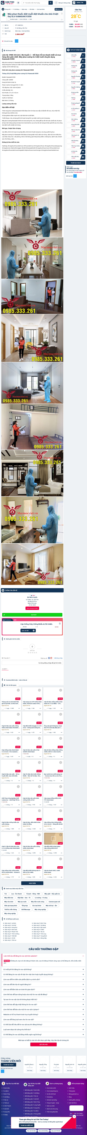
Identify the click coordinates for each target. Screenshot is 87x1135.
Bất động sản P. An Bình (32, 1111)
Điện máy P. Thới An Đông (12, 934)
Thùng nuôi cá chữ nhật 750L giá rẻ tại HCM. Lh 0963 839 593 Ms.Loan (10, 702)
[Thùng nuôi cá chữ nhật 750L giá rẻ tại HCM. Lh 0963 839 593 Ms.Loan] (11, 694)
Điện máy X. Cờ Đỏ (10, 938)
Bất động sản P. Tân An (31, 1096)
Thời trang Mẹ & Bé (52, 1112)
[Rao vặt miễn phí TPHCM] (75, 35)
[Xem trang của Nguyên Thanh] (24, 708)
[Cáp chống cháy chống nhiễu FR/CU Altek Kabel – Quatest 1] (11, 863)
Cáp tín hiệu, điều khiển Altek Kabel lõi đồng (31, 823)
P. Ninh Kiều (6, 1088)
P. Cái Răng (16, 9)
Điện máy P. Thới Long (40, 934)
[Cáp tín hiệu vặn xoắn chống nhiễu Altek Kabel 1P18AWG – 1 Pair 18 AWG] (11, 718)
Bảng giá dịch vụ (74, 1094)
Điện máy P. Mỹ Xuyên (40, 927)
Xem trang (29, 1070)
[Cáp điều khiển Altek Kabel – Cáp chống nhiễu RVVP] (53, 839)
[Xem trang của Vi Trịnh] (3, 781)
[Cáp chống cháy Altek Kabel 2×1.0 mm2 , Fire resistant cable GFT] (11, 742)
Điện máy (24, 9)
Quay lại (59, 9)
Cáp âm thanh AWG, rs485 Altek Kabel (52, 871)
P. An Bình (6, 1091)
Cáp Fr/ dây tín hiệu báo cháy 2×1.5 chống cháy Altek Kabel (11, 847)
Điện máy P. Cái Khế (10, 925)
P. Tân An (5, 1100)
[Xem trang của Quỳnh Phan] (24, 756)
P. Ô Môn (5, 1115)
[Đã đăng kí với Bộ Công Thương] (76, 1110)
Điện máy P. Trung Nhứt (40, 936)
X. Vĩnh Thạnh (7, 1106)
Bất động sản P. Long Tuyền (33, 1105)
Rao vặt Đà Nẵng (43, 1131)
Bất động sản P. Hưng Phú (32, 1108)
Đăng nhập (59, 658)
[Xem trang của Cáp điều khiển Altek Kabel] (45, 756)
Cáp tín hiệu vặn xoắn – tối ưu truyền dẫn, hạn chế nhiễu (10, 775)
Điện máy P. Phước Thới (11, 931)
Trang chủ (7, 9)
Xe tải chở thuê (51, 1094)
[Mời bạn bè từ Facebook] (75, 176)
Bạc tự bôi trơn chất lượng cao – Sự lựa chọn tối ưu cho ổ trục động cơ (53, 775)
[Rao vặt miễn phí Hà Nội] (75, 40)
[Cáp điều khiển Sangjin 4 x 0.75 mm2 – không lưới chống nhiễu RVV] (32, 718)
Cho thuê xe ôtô (51, 1088)
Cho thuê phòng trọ (52, 1091)
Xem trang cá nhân (32, 608)
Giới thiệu (71, 1088)
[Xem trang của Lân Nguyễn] (45, 781)
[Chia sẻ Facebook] (16, 41)
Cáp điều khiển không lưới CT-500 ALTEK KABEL (32, 871)
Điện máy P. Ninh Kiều (11, 929)
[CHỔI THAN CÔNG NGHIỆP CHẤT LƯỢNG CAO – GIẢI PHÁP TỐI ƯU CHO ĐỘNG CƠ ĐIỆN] (11, 790)
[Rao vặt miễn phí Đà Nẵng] (75, 46)
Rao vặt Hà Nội (31, 1131)
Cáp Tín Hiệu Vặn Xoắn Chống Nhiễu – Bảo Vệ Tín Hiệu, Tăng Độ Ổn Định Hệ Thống (32, 775)
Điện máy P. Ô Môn (39, 929)
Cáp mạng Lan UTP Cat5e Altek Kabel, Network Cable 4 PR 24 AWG (32, 702)
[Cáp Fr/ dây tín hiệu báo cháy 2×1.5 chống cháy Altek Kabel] (11, 839)
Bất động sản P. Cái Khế (32, 1099)
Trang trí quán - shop (53, 1103)
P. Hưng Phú (6, 1112)
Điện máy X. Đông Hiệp (40, 938)
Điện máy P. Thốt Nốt (11, 936)
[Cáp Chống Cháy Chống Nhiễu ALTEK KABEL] (10, 628)
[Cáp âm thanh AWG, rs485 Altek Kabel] (53, 863)
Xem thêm (32, 883)
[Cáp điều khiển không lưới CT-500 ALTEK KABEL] (32, 863)
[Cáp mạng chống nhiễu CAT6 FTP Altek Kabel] (53, 790)
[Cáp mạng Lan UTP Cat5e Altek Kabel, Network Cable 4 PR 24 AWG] (32, 694)
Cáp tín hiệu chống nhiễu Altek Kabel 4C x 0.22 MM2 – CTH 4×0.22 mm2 (53, 702)
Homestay (50, 1097)
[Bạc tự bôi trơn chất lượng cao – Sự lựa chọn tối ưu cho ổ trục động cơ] (53, 766)
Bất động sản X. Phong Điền (33, 1114)
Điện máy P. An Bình (10, 923)
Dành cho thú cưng (52, 1109)
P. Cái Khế (6, 1109)
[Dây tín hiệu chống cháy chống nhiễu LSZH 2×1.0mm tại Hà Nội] (53, 742)
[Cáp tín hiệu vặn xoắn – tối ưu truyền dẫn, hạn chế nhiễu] (11, 766)
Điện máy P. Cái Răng (40, 925)
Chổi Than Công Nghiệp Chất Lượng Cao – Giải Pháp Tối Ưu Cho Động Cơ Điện (10, 799)
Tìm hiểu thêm (78, 172)
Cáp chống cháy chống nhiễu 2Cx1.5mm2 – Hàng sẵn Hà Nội (53, 823)
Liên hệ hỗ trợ (73, 1103)
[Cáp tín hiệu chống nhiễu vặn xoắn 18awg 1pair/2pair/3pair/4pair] (11, 814)
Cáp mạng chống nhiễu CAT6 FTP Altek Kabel (52, 799)
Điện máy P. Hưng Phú (11, 927)
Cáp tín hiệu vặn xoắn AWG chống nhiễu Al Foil (31, 799)
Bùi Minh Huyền (32, 597)
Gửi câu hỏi (43, 1044)
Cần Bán (31, 9)
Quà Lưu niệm (51, 1106)
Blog (70, 1097)
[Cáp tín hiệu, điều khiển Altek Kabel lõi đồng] (32, 814)
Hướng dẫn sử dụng (74, 1100)
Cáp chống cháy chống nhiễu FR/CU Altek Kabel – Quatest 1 (11, 871)
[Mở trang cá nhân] (69, 55)
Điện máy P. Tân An (39, 931)
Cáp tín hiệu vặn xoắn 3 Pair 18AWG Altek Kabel (31, 751)
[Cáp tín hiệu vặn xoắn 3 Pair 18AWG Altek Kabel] (32, 742)
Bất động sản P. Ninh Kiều (32, 1090)
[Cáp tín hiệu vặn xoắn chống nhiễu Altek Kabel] (32, 839)
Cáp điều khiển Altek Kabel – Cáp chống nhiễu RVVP (52, 847)
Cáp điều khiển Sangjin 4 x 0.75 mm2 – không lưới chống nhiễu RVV (32, 726)
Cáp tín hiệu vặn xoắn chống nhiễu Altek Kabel (31, 847)
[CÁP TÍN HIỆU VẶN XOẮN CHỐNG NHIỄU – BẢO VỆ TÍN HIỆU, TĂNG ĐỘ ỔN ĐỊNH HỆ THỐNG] (32, 766)
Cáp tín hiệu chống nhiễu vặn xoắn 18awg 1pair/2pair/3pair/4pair (10, 823)
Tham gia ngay (76, 163)
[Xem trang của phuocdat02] (3, 708)
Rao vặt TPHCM (55, 1131)
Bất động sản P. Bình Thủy (32, 1102)
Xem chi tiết (25, 630)
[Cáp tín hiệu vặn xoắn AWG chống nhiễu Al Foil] (32, 790)
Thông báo (72, 1091)
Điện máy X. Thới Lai (10, 940)
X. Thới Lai (6, 1103)
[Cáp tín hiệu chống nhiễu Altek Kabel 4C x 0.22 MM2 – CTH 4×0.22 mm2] (53, 694)
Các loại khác (41, 9)
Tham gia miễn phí (27, 1125)
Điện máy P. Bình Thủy (40, 923)
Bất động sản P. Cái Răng (32, 1093)
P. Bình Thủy (6, 1094)
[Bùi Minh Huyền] (28, 595)
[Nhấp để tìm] (51, 3)
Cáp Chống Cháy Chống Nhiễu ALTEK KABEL (36, 624)
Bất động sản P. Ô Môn (31, 1117)
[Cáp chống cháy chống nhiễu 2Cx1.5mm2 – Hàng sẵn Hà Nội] (53, 814)
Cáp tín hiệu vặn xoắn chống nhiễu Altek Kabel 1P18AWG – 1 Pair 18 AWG (11, 726)
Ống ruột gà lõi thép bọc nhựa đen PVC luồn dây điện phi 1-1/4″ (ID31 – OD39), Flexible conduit (53, 726)
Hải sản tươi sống (52, 1100)
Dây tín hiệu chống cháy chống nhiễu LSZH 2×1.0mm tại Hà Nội (53, 751)
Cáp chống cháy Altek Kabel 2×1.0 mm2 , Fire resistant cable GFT (10, 751)
